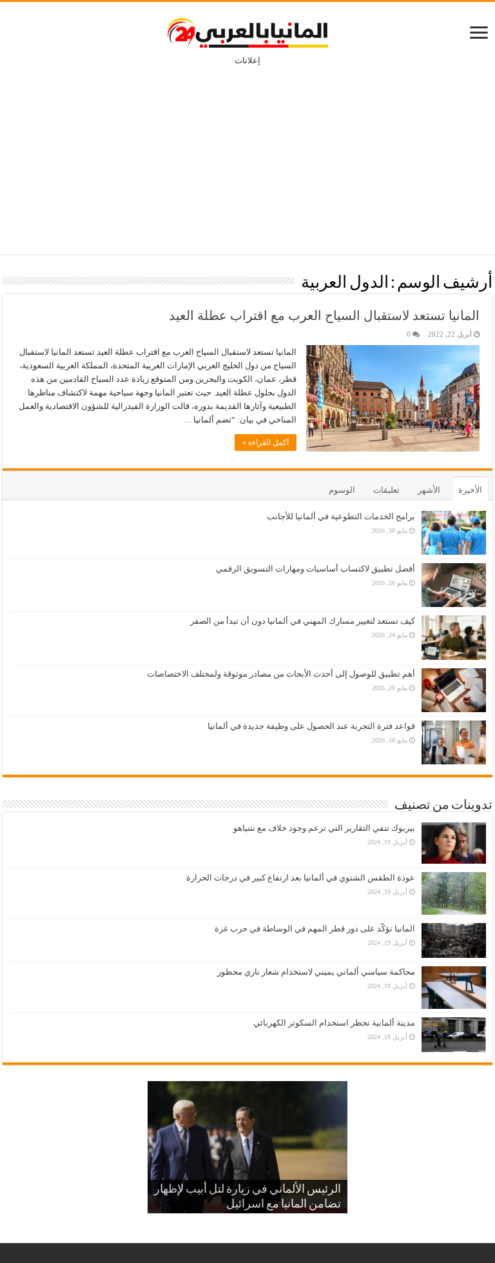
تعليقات (386, 490)
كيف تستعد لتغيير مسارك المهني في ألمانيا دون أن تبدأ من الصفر (302, 621)
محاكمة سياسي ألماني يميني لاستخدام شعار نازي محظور (316, 972)
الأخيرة (470, 490)
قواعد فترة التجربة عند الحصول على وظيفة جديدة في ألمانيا (311, 726)
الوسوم (342, 490)
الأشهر (429, 490)
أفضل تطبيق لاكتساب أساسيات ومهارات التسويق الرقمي (315, 568)
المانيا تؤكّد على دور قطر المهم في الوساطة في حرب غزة (315, 928)
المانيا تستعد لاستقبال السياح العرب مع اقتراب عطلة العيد (324, 315)
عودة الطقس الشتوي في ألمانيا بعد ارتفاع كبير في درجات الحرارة (300, 877)
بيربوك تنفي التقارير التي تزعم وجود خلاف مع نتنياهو (324, 828)
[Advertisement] (247, 151)
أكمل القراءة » (265, 442)
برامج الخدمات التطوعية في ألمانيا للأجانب (341, 516)
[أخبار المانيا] (247, 30)
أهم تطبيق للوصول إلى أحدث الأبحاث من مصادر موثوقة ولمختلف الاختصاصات (281, 674)
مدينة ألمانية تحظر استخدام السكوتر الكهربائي (334, 1023)
